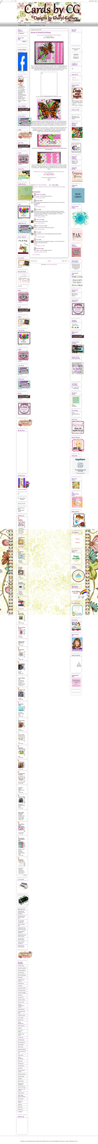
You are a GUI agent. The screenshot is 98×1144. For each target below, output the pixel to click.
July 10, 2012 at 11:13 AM (39, 206)
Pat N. (37, 209)
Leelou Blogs (21, 678)
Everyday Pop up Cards (57, 186)
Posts (74, 77)
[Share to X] (55, 185)
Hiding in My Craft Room (21, 642)
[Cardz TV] (77, 650)
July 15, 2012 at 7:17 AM (39, 245)
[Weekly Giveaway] (76, 256)
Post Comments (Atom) (52, 264)
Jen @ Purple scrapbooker (21, 921)
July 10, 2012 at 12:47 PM (39, 216)
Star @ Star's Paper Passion (21, 946)
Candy (37, 239)
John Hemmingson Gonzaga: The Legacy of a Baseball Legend (21, 682)
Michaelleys (38, 248)
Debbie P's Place (20, 552)
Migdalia (38, 200)
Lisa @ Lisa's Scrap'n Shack (21, 939)
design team (41, 186)
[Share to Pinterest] (57, 185)
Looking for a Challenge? (40, 22)
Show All (24, 875)
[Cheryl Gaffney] (22, 70)
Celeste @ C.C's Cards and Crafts (22, 928)
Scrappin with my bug (21, 690)
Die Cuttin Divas (48, 186)
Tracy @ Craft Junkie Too (21, 942)
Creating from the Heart (21, 774)
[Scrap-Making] (79, 598)
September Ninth (21, 704)
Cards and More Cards (21, 614)
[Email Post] (50, 184)
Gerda (37, 232)
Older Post (64, 261)
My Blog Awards (22, 25)
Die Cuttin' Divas (60, 171)
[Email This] (52, 185)
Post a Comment (36, 254)
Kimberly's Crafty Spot (21, 860)
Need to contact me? (55, 22)
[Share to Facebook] (56, 185)
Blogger (75, 1141)
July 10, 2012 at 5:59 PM (39, 223)
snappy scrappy (39, 194)
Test (19, 644)
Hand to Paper (21, 797)
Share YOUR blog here (68, 22)
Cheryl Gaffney (20, 51)
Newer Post (34, 261)
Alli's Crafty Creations (21, 813)
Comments (76, 79)
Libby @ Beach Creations (21, 932)
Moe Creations (20, 600)
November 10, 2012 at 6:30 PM (40, 252)
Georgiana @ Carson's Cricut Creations (21, 912)
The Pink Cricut (20, 788)
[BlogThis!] (53, 185)
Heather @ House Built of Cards (22, 935)
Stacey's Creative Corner (20, 568)
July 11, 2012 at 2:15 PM (39, 236)
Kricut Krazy (21, 762)
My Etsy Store (27, 22)
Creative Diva (39, 219)
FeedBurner (76, 58)
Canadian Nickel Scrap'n (21, 748)
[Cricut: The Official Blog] (76, 388)
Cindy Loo (36, 186)
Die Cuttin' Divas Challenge (55, 35)
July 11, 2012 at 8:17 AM (39, 229)
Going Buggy (21, 663)
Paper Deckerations (40, 225)
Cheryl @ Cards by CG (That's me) (21, 917)
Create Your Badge (21, 71)
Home (19, 22)
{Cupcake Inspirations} (21, 583)
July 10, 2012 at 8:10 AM (39, 197)
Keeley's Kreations (20, 520)
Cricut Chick (21, 734)
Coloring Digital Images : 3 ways (37, 25)
